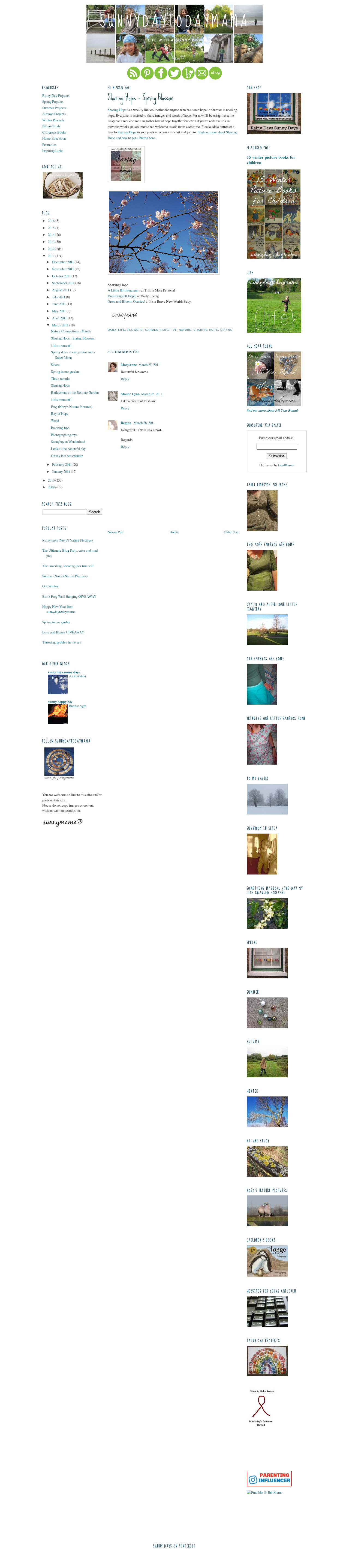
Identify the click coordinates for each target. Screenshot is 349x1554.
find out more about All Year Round (272, 410)
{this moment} (61, 345)
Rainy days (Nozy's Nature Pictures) (67, 540)
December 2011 (63, 261)
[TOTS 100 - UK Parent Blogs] (269, 1469)
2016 (51, 220)
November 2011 (63, 268)
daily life (116, 329)
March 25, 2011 (149, 364)
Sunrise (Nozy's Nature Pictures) (65, 575)
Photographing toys (64, 434)
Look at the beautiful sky (68, 448)
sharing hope (206, 329)
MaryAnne (129, 364)
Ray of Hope (59, 413)
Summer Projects (54, 107)
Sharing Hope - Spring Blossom (73, 338)
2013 (51, 241)
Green (55, 364)
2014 (51, 234)
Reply (125, 378)
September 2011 (63, 282)
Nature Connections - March (71, 331)
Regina (126, 422)
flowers (135, 329)
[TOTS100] (269, 1485)
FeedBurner (286, 464)
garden (151, 329)
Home (174, 532)
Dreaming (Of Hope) (122, 295)
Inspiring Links (52, 150)
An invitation (77, 676)
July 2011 (59, 296)
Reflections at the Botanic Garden (75, 392)
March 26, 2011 (152, 393)
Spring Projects (53, 101)
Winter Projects (53, 120)
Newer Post (116, 532)
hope (165, 329)
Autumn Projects (54, 113)
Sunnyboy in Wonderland (68, 441)
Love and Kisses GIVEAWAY (63, 632)
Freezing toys (60, 427)
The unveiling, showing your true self (68, 565)
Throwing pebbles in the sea (61, 642)
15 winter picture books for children (271, 159)
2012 (51, 248)
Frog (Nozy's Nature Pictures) (71, 406)
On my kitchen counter (67, 455)
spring (226, 329)
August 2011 (61, 289)
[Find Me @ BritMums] (264, 1492)
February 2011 (62, 464)
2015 (51, 227)
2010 (51, 480)
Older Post (231, 532)
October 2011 (61, 275)
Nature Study (51, 126)
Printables (49, 144)
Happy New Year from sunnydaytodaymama (59, 609)
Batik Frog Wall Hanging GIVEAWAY (69, 596)
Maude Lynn (130, 393)
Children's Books (54, 132)
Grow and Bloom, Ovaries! (126, 301)
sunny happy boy (60, 701)
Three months (60, 378)
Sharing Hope (60, 385)
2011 (51, 255)
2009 (51, 487)
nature (185, 329)
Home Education (54, 138)
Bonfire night (77, 706)
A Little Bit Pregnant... (124, 290)
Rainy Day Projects (56, 95)
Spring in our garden (65, 371)
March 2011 (60, 325)
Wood (55, 420)
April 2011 (60, 317)
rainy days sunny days (64, 671)
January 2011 (61, 471)
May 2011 (59, 310)
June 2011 (59, 303)
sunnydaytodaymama (174, 21)
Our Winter (50, 586)
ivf (174, 329)
